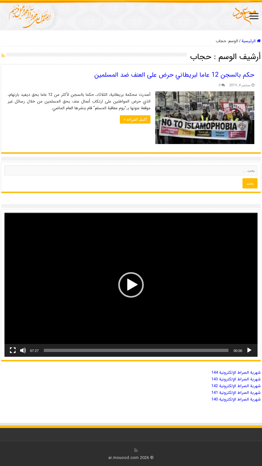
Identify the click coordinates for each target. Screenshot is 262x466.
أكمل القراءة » (135, 119)
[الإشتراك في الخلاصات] (3, 55)
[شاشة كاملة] (13, 350)
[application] (131, 285)
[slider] (136, 350)
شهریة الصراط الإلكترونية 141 (236, 392)
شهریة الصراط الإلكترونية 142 (236, 386)
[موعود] (131, 15)
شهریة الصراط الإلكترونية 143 (236, 379)
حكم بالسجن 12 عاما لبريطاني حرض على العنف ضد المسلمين (174, 75)
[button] (131, 285)
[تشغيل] (249, 350)
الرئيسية (249, 41)
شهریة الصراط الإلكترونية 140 (236, 399)
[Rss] (136, 450)
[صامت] (23, 350)
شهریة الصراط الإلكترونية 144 (236, 372)
